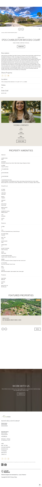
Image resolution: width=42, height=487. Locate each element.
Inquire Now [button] (21, 46)
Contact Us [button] (21, 393)
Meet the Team (4, 445)
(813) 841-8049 (21, 133)
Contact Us (3, 454)
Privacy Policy (13, 477)
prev (19, 29)
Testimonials (4, 450)
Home (2, 443)
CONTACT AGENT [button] (21, 141)
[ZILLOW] (8, 459)
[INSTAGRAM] (5, 459)
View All (37, 329)
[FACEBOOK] (2, 459)
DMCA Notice (4, 452)
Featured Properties (5, 447)
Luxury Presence (22, 474)
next (22, 29)
